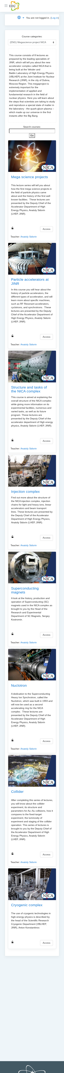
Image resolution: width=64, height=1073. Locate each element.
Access (46, 229)
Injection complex (25, 491)
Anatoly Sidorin (28, 236)
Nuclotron (19, 685)
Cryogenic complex (26, 905)
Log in (54, 17)
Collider (17, 791)
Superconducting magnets (25, 590)
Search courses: (32, 126)
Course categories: (32, 36)
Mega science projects (29, 177)
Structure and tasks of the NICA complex (29, 389)
